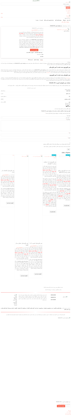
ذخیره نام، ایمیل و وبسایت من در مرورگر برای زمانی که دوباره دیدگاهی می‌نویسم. (56, 144)
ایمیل (69, 137)
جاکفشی (16, 308)
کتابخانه (28, 308)
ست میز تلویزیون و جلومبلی (48, 308)
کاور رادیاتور (32, 308)
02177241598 (53, 299)
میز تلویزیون (49, 72)
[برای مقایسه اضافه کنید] (68, 168)
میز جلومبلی (24, 308)
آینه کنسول (20, 308)
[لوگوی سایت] (68, 2)
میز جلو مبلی (65, 25)
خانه (69, 25)
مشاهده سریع (68, 208)
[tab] (41, 60)
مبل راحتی (36, 308)
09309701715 (53, 297)
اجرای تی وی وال (11, 308)
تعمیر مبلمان (66, 309)
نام (69, 132)
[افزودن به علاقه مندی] (68, 203)
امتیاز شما (68, 115)
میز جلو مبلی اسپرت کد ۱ (35, 243)
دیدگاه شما (68, 119)
